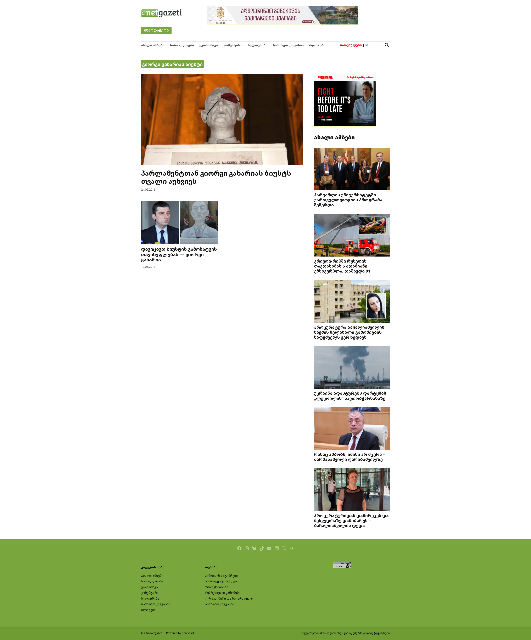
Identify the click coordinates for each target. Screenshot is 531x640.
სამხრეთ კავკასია (288, 45)
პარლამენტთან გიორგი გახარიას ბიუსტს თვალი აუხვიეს (216, 177)
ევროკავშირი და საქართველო (229, 598)
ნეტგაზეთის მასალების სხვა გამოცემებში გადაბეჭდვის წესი (346, 633)
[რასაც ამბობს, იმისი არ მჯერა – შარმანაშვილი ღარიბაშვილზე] (352, 429)
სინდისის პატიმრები (221, 576)
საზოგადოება (182, 45)
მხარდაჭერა (156, 30)
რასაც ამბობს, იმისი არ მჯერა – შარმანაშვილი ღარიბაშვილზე (349, 456)
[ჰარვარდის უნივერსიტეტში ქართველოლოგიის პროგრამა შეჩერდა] (352, 169)
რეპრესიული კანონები (222, 593)
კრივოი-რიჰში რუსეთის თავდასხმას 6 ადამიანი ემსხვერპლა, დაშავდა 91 (342, 266)
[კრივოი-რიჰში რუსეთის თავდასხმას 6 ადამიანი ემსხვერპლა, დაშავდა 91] (352, 235)
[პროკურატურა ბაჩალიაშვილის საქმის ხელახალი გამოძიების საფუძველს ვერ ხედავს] (352, 301)
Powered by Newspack (180, 633)
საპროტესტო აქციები (222, 581)
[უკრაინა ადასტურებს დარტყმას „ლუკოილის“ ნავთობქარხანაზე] (352, 368)
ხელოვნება (257, 45)
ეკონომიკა (208, 45)
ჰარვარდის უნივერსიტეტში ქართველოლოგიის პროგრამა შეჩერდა (348, 200)
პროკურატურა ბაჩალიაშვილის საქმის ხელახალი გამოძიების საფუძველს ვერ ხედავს (349, 332)
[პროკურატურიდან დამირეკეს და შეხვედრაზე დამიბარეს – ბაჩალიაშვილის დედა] (352, 490)
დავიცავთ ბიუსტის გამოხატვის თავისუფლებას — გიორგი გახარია (179, 254)
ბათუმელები (351, 45)
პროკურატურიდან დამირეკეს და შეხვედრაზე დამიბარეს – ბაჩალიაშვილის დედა (351, 520)
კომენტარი (232, 45)
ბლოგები (317, 45)
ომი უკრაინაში (216, 587)
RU (367, 45)
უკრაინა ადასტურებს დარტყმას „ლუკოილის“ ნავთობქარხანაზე (350, 395)
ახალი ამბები (152, 45)
